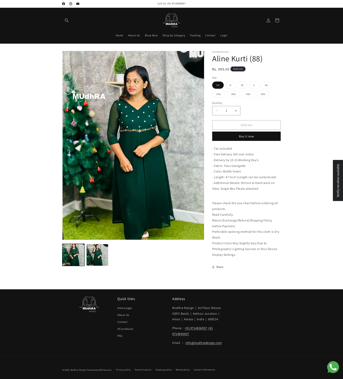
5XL (265, 95)
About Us (123, 315)
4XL (250, 95)
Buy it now (246, 136)
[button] (66, 20)
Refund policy (183, 369)
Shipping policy (163, 369)
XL (268, 86)
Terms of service (143, 369)
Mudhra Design (78, 369)
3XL (235, 95)
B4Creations (105, 369)
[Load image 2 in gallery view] (97, 255)
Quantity (217, 103)
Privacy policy (123, 369)
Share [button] (220, 267)
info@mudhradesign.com (203, 343)
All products (125, 329)
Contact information (204, 369)
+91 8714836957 (196, 328)
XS (220, 86)
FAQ (119, 336)
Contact (122, 322)
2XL (220, 95)
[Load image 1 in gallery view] (73, 255)
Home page (124, 308)
